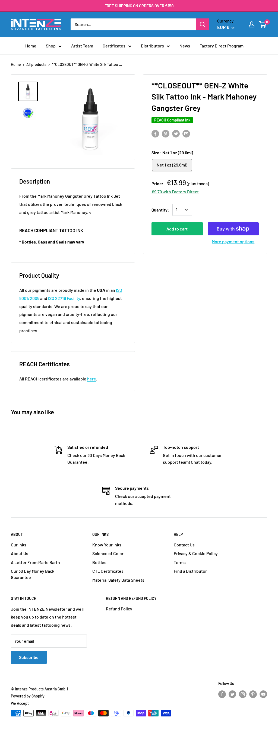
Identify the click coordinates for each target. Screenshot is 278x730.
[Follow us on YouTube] (263, 694)
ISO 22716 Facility (64, 298)
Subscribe (29, 657)
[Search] (202, 24)
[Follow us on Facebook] (222, 694)
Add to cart (177, 228)
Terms (180, 562)
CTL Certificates (108, 571)
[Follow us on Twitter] (232, 694)
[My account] (251, 24)
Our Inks (18, 544)
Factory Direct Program (222, 45)
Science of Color (108, 553)
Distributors (152, 45)
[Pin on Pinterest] (165, 133)
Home (30, 45)
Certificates (114, 45)
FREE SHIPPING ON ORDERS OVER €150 (139, 5)
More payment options (233, 241)
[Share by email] (186, 133)
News (184, 45)
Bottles (99, 562)
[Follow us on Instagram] (243, 694)
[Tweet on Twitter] (176, 133)
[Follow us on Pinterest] (253, 694)
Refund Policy (119, 608)
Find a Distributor (190, 571)
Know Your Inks (106, 544)
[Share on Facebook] (155, 133)
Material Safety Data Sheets (118, 579)
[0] (262, 24)
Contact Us (184, 544)
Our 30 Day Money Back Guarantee (32, 573)
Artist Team (82, 45)
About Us (19, 553)
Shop (51, 45)
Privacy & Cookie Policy (196, 553)
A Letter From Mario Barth (35, 562)
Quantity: (160, 209)
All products (36, 64)
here (91, 378)
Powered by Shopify (28, 696)
